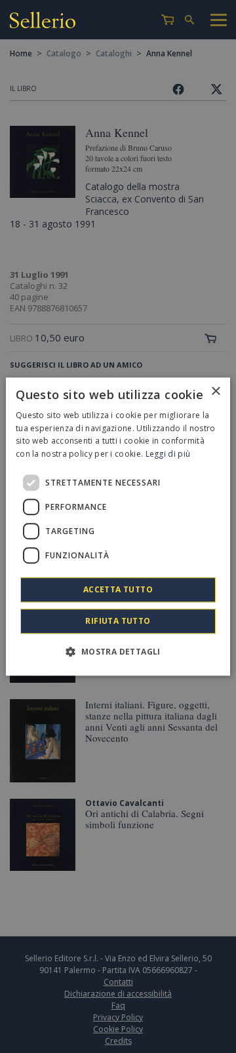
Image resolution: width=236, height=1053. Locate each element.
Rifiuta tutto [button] (117, 620)
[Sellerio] (42, 22)
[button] (117, 651)
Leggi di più (168, 453)
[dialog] (118, 526)
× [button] (215, 391)
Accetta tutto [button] (118, 589)
